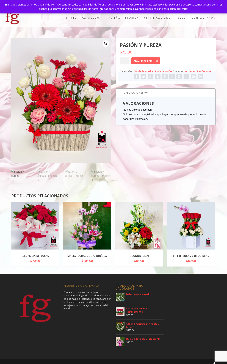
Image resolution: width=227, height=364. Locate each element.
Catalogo (91, 17)
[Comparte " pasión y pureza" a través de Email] (193, 76)
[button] (106, 43)
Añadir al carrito (146, 61)
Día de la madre (143, 71)
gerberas (189, 71)
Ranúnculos (204, 71)
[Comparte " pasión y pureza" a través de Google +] (150, 76)
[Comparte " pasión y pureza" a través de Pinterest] (165, 76)
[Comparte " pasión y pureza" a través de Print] (200, 76)
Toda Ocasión (163, 71)
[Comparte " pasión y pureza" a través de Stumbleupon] (186, 76)
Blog (182, 17)
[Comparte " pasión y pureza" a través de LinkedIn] (172, 76)
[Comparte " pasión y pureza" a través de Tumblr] (157, 76)
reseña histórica (124, 17)
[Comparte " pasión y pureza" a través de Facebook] (136, 76)
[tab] (166, 92)
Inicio (71, 17)
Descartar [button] (182, 8)
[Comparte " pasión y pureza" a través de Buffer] (179, 76)
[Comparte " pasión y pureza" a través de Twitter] (143, 76)
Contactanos (203, 17)
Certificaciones (158, 17)
